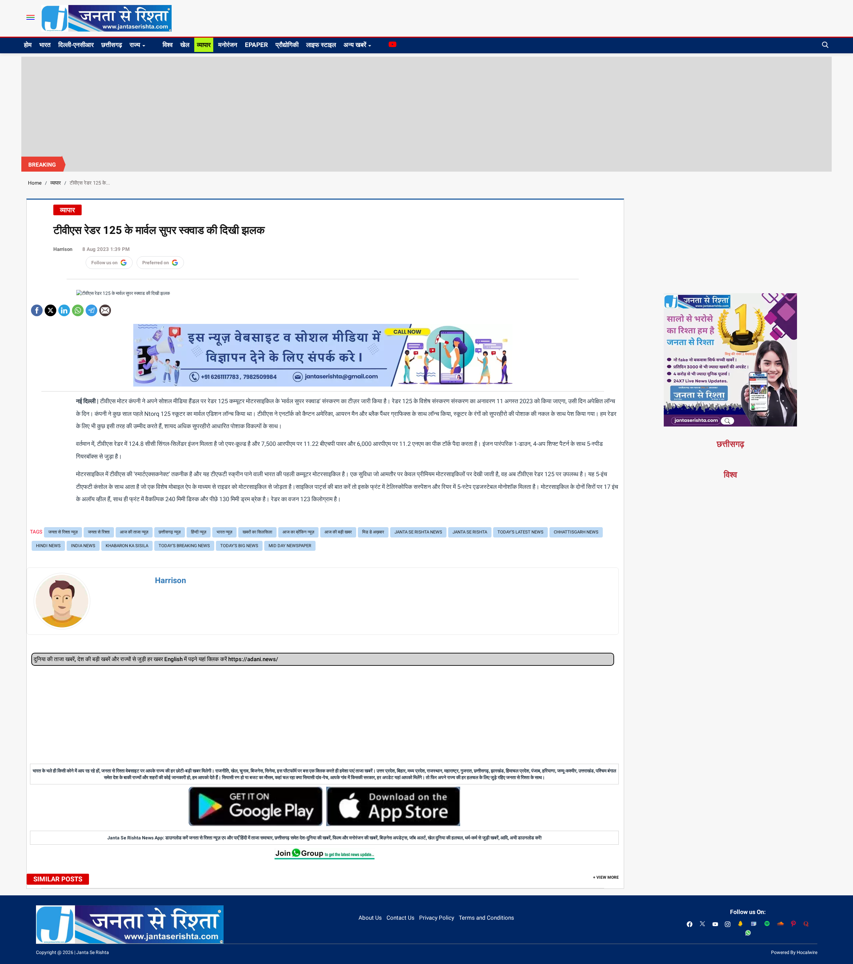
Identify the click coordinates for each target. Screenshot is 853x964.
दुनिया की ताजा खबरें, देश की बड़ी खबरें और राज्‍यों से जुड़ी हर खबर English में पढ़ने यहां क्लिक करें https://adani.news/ (156, 659)
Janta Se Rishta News (418, 531)
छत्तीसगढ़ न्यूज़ (170, 531)
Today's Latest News (520, 531)
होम (28, 45)
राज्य (135, 45)
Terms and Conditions (486, 917)
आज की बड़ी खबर (338, 531)
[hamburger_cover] (30, 17)
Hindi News (48, 545)
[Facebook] (37, 308)
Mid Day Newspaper (290, 545)
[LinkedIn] (64, 308)
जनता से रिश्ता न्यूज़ (63, 531)
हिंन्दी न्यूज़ (198, 531)
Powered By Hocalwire (794, 952)
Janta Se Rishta (469, 531)
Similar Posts (57, 879)
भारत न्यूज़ (224, 531)
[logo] (106, 18)
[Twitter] (50, 308)
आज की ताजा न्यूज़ (134, 531)
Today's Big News (239, 545)
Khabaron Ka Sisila (127, 545)
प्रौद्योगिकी (287, 45)
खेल (184, 45)
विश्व (168, 45)
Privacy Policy (436, 917)
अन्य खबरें (355, 45)
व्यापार (204, 45)
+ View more (606, 877)
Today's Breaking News (184, 545)
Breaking (42, 164)
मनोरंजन (227, 45)
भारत (45, 45)
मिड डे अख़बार (373, 531)
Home (35, 183)
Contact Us (401, 917)
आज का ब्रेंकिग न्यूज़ (298, 531)
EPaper (256, 45)
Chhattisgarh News (576, 531)
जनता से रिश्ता (99, 531)
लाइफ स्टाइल (321, 45)
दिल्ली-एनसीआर (76, 45)
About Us (370, 917)
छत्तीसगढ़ (111, 45)
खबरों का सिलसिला (257, 531)
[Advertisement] (426, 106)
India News (83, 545)
